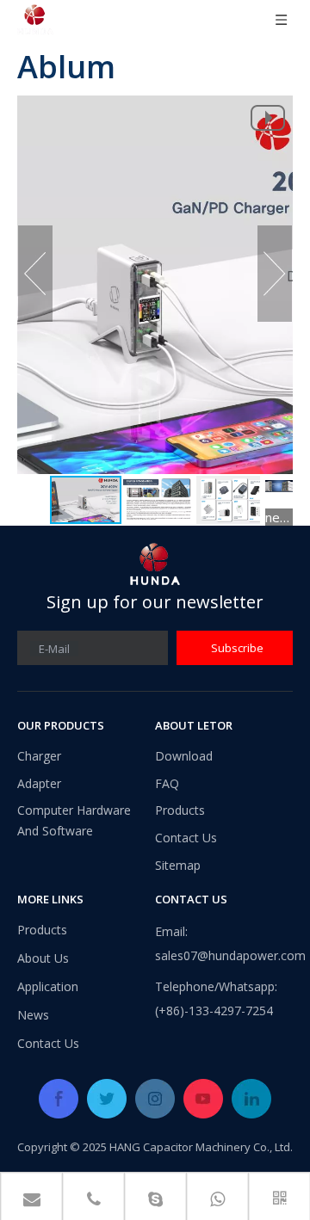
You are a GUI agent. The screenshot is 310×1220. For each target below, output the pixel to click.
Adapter (39, 783)
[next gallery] (279, 487)
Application (47, 986)
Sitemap (178, 865)
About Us (43, 958)
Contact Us (186, 837)
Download (184, 756)
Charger (39, 756)
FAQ (167, 783)
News (33, 1015)
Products (180, 810)
